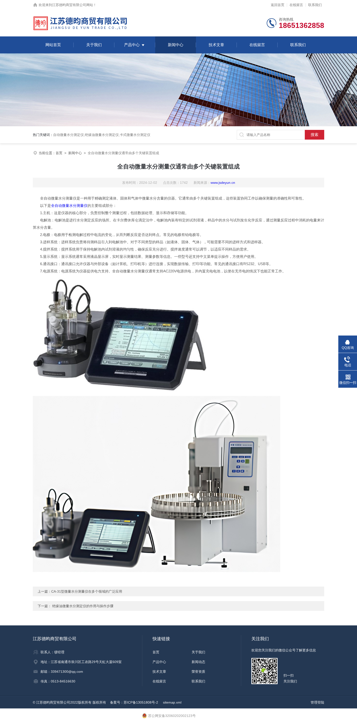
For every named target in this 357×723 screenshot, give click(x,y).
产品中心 (132, 45)
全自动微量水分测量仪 (69, 205)
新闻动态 (198, 662)
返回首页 (277, 5)
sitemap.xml (172, 702)
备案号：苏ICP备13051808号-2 (134, 702)
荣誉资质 (198, 671)
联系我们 (315, 5)
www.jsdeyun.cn (223, 183)
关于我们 (94, 45)
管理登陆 (317, 702)
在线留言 (296, 5)
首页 (59, 153)
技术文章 (216, 45)
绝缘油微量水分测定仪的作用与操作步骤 (82, 606)
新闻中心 (175, 45)
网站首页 (53, 45)
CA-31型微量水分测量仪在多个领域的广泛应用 (86, 591)
